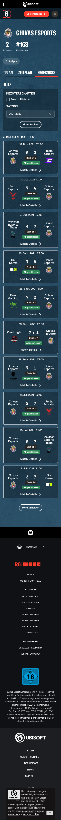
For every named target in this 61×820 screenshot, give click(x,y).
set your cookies (31, 814)
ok (50, 813)
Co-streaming (34, 13)
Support (30, 776)
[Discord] (30, 532)
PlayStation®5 (30, 614)
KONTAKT (30, 787)
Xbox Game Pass (30, 596)
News (30, 769)
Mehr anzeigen (30, 507)
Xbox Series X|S (30, 602)
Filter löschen (30, 124)
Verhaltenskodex (30, 654)
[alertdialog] (30, 804)
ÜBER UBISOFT (30, 763)
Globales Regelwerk (30, 648)
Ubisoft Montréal (30, 581)
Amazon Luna (30, 632)
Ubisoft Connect (30, 757)
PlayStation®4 (30, 620)
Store (30, 750)
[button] (30, 157)
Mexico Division (20, 99)
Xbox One (31, 608)
